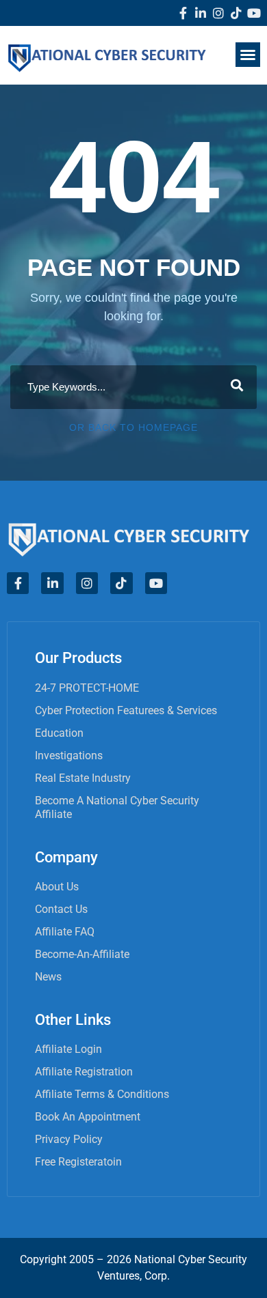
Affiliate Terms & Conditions (102, 1094)
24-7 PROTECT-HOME (87, 687)
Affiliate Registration (84, 1071)
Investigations (69, 755)
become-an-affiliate (82, 954)
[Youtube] (254, 13)
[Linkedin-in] (200, 13)
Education (59, 732)
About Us (57, 886)
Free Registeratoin (78, 1161)
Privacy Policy (69, 1139)
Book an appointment (87, 1116)
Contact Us (61, 909)
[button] (248, 54)
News (48, 976)
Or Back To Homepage (133, 427)
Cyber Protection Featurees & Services (126, 710)
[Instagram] (218, 13)
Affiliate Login (68, 1049)
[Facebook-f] (183, 13)
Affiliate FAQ (64, 931)
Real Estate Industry (83, 778)
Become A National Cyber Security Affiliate (117, 807)
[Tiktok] (236, 13)
